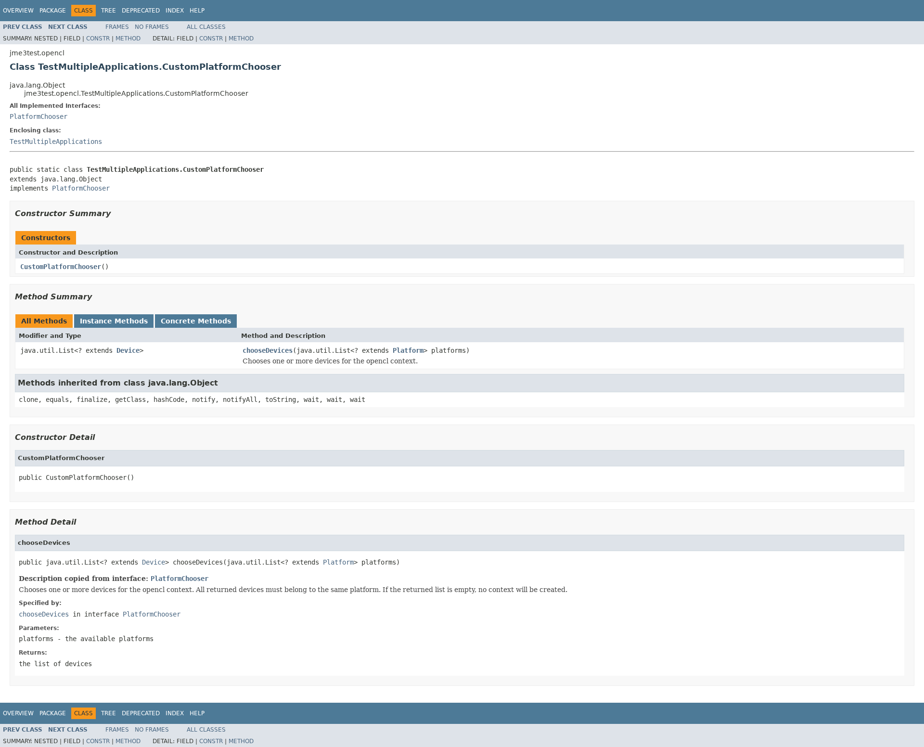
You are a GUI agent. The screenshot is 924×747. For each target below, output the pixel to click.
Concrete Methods (196, 321)
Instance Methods (114, 321)
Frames (117, 27)
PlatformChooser (38, 116)
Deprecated (141, 10)
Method (128, 38)
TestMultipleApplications (56, 141)
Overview (18, 10)
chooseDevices (268, 350)
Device (128, 350)
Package (52, 10)
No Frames (152, 27)
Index (175, 10)
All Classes (206, 27)
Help (197, 10)
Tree (108, 10)
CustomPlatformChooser (60, 266)
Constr (98, 38)
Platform (408, 350)
